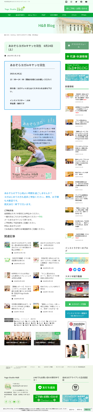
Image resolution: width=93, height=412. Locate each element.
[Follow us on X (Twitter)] (10, 402)
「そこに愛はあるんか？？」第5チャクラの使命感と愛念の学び (49, 275)
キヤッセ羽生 (31, 321)
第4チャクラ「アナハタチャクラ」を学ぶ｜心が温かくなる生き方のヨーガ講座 (82, 162)
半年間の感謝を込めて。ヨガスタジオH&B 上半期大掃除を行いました (21, 306)
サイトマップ (17, 368)
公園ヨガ (27, 323)
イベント (32, 367)
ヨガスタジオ (52, 321)
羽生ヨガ (19, 325)
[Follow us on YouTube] (14, 402)
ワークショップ (25, 319)
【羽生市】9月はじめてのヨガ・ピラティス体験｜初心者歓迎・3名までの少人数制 (50, 261)
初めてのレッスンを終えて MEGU (81, 173)
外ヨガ (41, 323)
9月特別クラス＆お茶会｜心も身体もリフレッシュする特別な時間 (21, 275)
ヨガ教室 (19, 323)
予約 (40, 216)
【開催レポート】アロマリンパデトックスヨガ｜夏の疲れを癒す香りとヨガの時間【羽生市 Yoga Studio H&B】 (21, 291)
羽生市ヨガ (35, 325)
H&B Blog (16, 319)
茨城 (43, 325)
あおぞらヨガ (20, 321)
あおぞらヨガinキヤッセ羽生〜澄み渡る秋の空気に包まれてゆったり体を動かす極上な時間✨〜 (21, 246)
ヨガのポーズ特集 (48, 367)
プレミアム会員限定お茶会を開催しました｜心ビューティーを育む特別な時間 (81, 197)
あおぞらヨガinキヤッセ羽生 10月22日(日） (50, 244)
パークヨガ (42, 321)
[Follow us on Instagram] (18, 402)
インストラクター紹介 (21, 367)
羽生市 (27, 325)
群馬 (53, 323)
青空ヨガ (50, 325)
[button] (77, 45)
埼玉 (34, 323)
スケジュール (9, 367)
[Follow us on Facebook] (6, 402)
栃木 (47, 323)
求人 (39, 367)
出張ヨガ (8, 368)
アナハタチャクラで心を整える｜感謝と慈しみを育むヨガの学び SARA (81, 149)
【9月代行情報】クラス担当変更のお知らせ (21, 259)
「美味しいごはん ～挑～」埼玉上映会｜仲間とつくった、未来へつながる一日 (50, 306)
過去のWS (33, 319)
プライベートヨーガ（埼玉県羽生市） (76, 367)
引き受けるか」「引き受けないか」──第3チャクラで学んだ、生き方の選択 (82, 223)
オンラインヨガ (60, 367)
